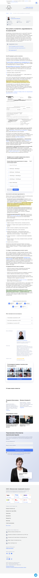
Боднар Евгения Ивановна (15, 18)
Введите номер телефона (11, 445)
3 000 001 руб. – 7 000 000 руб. (15, 179)
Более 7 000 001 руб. (13, 182)
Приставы (8, 520)
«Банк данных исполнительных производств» (18, 130)
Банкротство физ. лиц (10, 508)
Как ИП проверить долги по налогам (16, 46)
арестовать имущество (20, 136)
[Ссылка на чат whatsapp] (11, 559)
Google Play (18, 215)
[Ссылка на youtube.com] (11, 553)
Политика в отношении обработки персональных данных (16, 567)
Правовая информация (10, 566)
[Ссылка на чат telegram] (7, 559)
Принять (9, 3)
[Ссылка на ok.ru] (9, 553)
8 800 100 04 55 (29, 7)
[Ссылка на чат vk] (9, 559)
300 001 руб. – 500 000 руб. (15, 168)
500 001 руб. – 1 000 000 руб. (15, 172)
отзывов (9, 497)
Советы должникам (10, 523)
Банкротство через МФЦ (11, 511)
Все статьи (8, 525)
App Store (13, 215)
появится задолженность (14, 151)
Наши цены (8, 513)
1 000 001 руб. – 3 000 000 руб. (15, 175)
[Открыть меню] (36, 3)
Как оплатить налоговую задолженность (17, 47)
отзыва (8, 502)
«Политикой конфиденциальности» (18, 454)
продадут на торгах (23, 279)
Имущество (8, 518)
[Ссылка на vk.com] (7, 553)
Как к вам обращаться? (10, 441)
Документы (8, 515)
